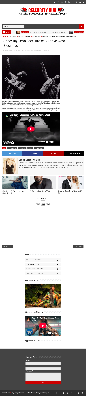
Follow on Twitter (33, 260)
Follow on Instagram (34, 273)
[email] (72, 2)
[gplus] (61, 2)
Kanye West (36, 36)
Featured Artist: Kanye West (40, 191)
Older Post (78, 247)
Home (5, 36)
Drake (28, 36)
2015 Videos (12, 36)
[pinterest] (80, 2)
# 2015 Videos (12, 148)
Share (35, 153)
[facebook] (58, 2)
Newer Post (7, 247)
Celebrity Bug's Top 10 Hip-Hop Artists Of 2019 (13, 192)
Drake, (39, 50)
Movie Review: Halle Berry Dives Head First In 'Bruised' (42, 32)
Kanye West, (46, 50)
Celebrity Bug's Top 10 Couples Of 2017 (70, 192)
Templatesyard (19, 393)
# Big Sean (22, 148)
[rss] (69, 2)
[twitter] (54, 2)
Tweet (15, 153)
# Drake (29, 148)
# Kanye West (39, 148)
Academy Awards (74, 32)
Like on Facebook (33, 264)
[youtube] (76, 2)
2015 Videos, (27, 50)
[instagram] (65, 2)
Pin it (56, 153)
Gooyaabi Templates (43, 393)
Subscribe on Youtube (35, 269)
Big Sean (21, 36)
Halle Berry (19, 32)
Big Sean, (34, 50)
